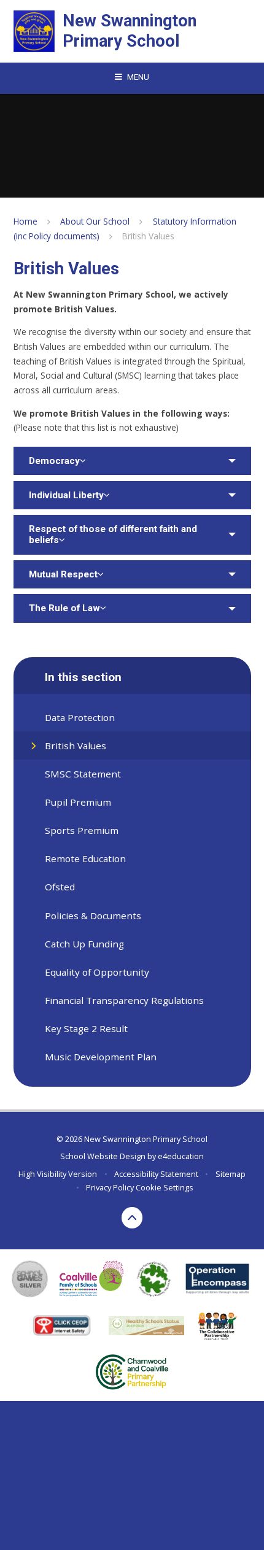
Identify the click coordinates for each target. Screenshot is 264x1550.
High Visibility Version (57, 1173)
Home (25, 221)
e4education (181, 1156)
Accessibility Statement (156, 1173)
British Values (148, 236)
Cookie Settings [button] (164, 1187)
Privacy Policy (110, 1187)
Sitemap (230, 1173)
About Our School (95, 221)
